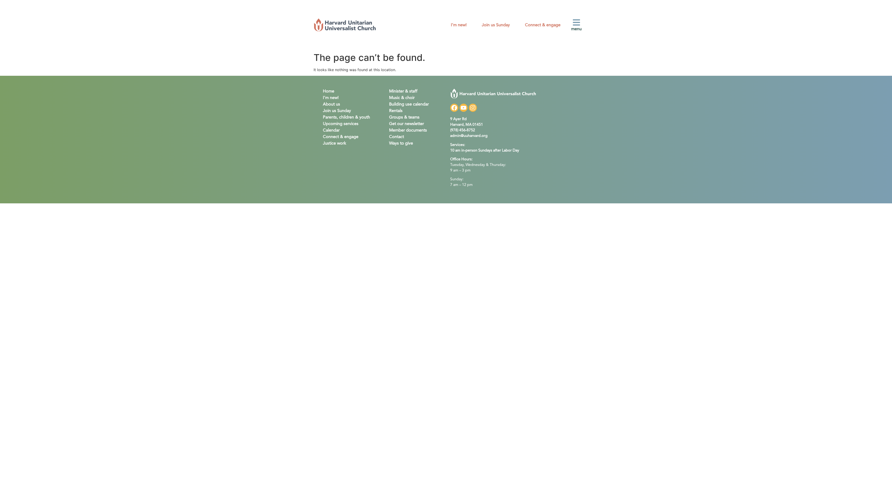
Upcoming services (340, 124)
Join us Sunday (496, 25)
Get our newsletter (406, 124)
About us (331, 104)
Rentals (396, 111)
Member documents (408, 130)
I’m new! (459, 25)
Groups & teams (404, 117)
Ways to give (401, 143)
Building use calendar (409, 104)
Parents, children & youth (346, 117)
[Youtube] (463, 108)
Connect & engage (543, 25)
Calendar (331, 130)
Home (328, 91)
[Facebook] (454, 108)
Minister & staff (403, 91)
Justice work (334, 143)
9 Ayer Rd (458, 119)
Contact (396, 137)
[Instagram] (473, 108)
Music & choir (402, 98)
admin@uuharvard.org (469, 136)
